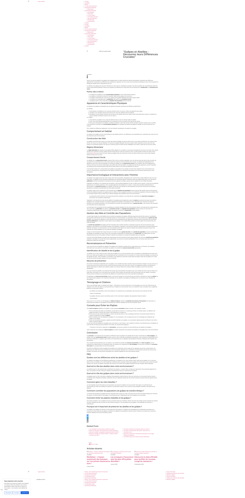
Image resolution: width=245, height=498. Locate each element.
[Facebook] (122, 415)
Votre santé (90, 13)
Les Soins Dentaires (92, 18)
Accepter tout (25, 492)
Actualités (87, 3)
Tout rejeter (16, 492)
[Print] (122, 422)
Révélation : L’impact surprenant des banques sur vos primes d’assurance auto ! (98, 460)
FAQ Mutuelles (90, 19)
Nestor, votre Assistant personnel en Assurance (96, 471)
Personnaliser (8, 492)
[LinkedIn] (122, 418)
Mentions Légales (171, 474)
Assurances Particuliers (90, 10)
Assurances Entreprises (90, 7)
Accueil (86, 1)
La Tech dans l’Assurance (91, 6)
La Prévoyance (91, 21)
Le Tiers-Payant (91, 15)
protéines (94, 153)
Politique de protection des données (175, 473)
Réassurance (90, 9)
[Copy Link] (122, 420)
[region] (17, 487)
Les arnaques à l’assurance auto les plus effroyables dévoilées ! (122, 459)
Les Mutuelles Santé (89, 476)
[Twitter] (122, 417)
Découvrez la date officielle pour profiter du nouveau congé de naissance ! (145, 459)
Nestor (86, 4)
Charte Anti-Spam (171, 471)
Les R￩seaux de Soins (92, 16)
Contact (87, 23)
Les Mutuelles (90, 12)
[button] (122, 76)
